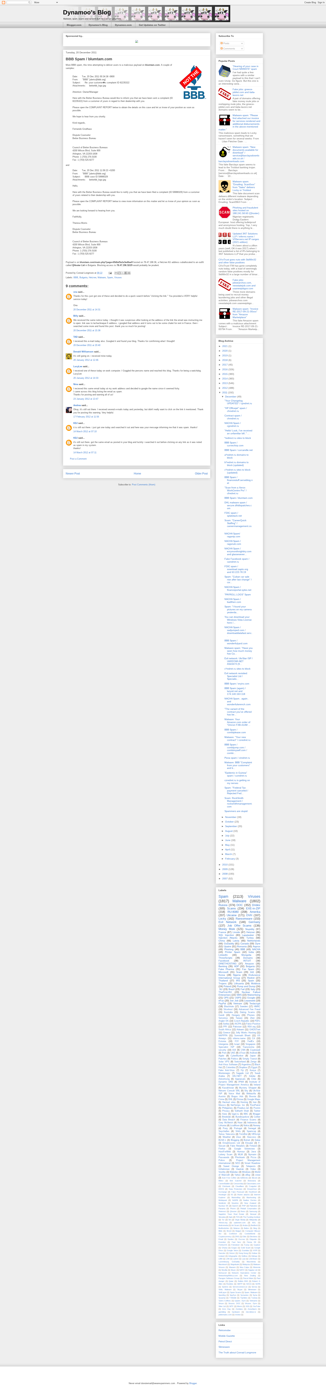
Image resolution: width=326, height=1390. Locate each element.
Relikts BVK (243, 1281)
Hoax (240, 1122)
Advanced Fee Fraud (249, 1009)
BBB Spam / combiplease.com (235, 731)
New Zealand (250, 1203)
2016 (225, 369)
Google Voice (232, 1250)
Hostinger (223, 1195)
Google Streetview (244, 1149)
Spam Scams (235, 1292)
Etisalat (249, 1143)
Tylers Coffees (225, 1301)
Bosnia (252, 1096)
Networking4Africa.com (228, 1276)
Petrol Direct (225, 1341)
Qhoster (233, 1211)
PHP (244, 1206)
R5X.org (252, 1027)
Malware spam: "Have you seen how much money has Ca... (238, 651)
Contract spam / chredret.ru (233, 417)
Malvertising (253, 994)
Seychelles (224, 1131)
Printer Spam (232, 952)
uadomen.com (240, 1223)
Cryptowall (255, 1050)
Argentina (246, 1064)
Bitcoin (254, 1178)
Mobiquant (223, 1200)
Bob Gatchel (235, 1181)
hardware (236, 1312)
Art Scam (235, 1225)
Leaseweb (249, 1000)
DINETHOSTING (228, 963)
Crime (221, 1099)
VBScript (255, 1134)
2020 (225, 350)
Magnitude (235, 1264)
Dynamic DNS (226, 1082)
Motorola (256, 1267)
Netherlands (253, 940)
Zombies (239, 1309)
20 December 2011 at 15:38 (86, 330)
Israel (237, 1044)
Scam (239, 972)
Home (137, 473)
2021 (225, 346)
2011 (225, 392)
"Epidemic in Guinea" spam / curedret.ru (235, 774)
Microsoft (223, 972)
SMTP (239, 1284)
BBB (76, 277)
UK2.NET (237, 1076)
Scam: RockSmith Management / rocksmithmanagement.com (238, 802)
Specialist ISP (226, 1047)
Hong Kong (243, 1253)
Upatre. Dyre (240, 1301)
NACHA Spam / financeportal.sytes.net (237, 588)
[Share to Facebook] (126, 273)
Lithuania (239, 983)
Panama (222, 1209)
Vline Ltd (222, 1306)
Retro (243, 1211)
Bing (255, 1228)
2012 (225, 388)
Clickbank (226, 1186)
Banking (223, 966)
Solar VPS (224, 1061)
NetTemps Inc (238, 1105)
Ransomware (244, 918)
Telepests (251, 1166)
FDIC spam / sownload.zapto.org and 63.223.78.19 (236, 569)
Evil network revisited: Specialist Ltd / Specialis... (236, 676)
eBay (247, 1175)
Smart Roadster (252, 1163)
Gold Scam (245, 1248)
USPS (238, 997)
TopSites (243, 1298)
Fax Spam (248, 969)
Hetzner (92, 277)
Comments (229, 48)
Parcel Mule (248, 1278)
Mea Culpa (244, 1267)
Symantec (244, 1295)
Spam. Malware (250, 1292)
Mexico (222, 1105)
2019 (225, 355)
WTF (231, 1306)
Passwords (224, 1157)
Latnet (235, 1259)
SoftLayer (223, 1292)
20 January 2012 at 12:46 (85, 360)
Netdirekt (222, 1203)
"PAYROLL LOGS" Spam (237, 594)
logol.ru (235, 1114)
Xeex (224, 1114)
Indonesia (252, 1122)
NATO (241, 1270)
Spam (110, 277)
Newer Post (73, 473)
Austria (222, 1096)
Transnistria (248, 1047)
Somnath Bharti (242, 1035)
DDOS (221, 1189)
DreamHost (252, 1189)
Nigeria (237, 975)
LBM (220, 1259)
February (230, 858)
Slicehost (228, 1009)
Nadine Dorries (249, 1200)
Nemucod (223, 1273)
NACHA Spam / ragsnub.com (232, 542)
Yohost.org (223, 1223)
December (231, 396)
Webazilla (251, 1093)
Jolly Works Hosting (246, 1032)
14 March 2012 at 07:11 (84, 452)
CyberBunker (237, 1056)
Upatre (227, 946)
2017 (225, 364)
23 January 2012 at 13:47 (85, 399)
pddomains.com (225, 1315)
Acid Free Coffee (229, 1178)
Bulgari (238, 1231)
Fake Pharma (226, 969)
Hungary (236, 1015)
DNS (237, 1237)
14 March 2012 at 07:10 (85, 431)
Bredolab (226, 1117)
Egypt (254, 1067)
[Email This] (116, 273)
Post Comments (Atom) (143, 484)
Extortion (222, 1242)
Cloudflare (240, 1186)
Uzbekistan (224, 1169)
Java (253, 1151)
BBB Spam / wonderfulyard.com (236, 642)
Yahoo (237, 1175)
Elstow (240, 1099)
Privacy (226, 1111)
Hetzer (232, 1253)
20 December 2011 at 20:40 (86, 345)
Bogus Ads (237, 1096)
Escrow (242, 1239)
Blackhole (229, 1006)
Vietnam (237, 1003)
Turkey (250, 937)
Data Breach (228, 1120)
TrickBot (243, 1134)
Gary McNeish (226, 1122)
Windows (246, 1172)
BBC (246, 1114)
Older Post (201, 473)
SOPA (257, 1284)
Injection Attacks (228, 937)
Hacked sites (229, 1102)
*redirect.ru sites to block (237, 438)
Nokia (246, 1125)
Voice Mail (234, 1093)
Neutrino (235, 1203)
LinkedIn (223, 955)
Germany (254, 922)
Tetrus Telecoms (227, 1134)
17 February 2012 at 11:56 (86, 416)
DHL (230, 1099)
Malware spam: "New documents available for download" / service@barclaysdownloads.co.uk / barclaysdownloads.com (239, 154)
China (222, 940)
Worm (239, 1306)
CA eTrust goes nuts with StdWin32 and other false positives (237, 261)
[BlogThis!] (119, 273)
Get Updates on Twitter (152, 25)
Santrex (225, 1287)
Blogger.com (74, 25)
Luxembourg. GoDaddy (229, 1262)
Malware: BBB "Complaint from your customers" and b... (238, 765)
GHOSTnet (254, 1029)
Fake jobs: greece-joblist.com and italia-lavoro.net (244, 92)
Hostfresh (253, 1192)
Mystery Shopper (247, 1088)
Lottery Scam (225, 1154)
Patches (223, 1059)
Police (222, 1160)
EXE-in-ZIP (253, 908)
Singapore (250, 1044)
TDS (238, 1217)
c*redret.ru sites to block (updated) (237, 471)
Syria (255, 1295)
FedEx (251, 1041)
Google (251, 997)
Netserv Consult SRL (229, 1091)
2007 (225, 878)
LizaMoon (235, 1125)
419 (234, 1050)
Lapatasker (248, 935)
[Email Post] (109, 273)
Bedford (254, 1225)
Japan (253, 1056)
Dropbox (243, 1067)
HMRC (257, 1006)
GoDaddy (229, 943)
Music (233, 1270)
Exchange (223, 1192)
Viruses (118, 277)
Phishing (228, 949)
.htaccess (251, 1137)
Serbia (226, 1024)
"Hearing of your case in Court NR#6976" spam (245, 67)
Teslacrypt (254, 1003)
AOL (254, 1223)
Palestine (253, 1206)
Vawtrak (240, 1169)
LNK (228, 1259)
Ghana (224, 1248)
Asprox (256, 946)
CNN (243, 1050)
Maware (232, 1267)
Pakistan (237, 1027)
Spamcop (251, 1131)
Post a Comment (78, 459)
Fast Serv (236, 1242)
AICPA (237, 1024)
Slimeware (252, 1289)
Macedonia (251, 1262)
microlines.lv (251, 1312)
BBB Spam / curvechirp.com (233, 444)
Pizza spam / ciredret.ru (237, 757)
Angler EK (224, 1021)
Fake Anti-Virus (227, 1070)
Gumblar (245, 1250)
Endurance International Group (239, 976)
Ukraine (232, 915)
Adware (240, 1029)
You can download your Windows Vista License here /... (238, 620)
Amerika (255, 911)
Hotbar (254, 1253)
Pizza (253, 1157)
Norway (256, 1125)
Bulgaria (83, 277)
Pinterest (222, 1211)
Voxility (222, 1172)
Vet (229, 1220)
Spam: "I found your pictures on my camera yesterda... (238, 609)
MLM (240, 1154)
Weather (227, 1137)
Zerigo (253, 1061)
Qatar (231, 1281)
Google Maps (253, 1099)
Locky (222, 918)
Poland (227, 986)
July (227, 835)
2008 (225, 873)
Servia (254, 1287)
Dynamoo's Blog (87, 12)
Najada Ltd (252, 1270)
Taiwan (239, 1018)
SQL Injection (226, 935)
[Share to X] (122, 273)
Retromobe (225, 1330)
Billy (75, 316)
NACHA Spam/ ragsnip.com (232, 535)
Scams (231, 908)
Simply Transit (249, 1059)
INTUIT (247, 960)
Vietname (253, 1301)
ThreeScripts (225, 957)
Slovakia (222, 1217)
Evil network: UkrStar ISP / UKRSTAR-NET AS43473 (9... (238, 661)
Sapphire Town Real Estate (231, 1214)
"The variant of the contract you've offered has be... (238, 712)
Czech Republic (242, 1021)
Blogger (256, 1114)
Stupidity (249, 929)
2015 (225, 374)
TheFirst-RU (225, 992)
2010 (225, 864)
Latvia (236, 940)
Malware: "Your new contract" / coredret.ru (237, 738)
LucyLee (77, 366)
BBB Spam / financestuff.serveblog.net (238, 480)
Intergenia (223, 1044)
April (228, 849)
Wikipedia (253, 1220)
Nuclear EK (223, 1206)
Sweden (244, 1006)
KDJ (75, 423)
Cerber (257, 1117)
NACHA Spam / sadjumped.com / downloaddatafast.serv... (238, 631)
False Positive (253, 1024)
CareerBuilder (224, 1184)
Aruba (245, 1225)
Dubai (257, 1140)
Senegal (252, 1128)
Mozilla (224, 1270)
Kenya (253, 1070)
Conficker (233, 1234)
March (229, 854)
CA (253, 1038)
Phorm (233, 1209)
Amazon (249, 963)
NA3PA (235, 1200)
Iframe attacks (243, 1195)
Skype (239, 1289)
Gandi (221, 1015)
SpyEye (233, 1295)
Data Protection (235, 1189)
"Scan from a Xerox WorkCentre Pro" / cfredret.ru (235, 490)
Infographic (233, 1256)
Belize (246, 1228)
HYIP (255, 1250)
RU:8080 (233, 911)
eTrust (242, 1053)
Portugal (238, 1128)
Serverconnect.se (240, 1287)
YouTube (256, 1306)
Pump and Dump (246, 986)
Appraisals (240, 1079)
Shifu (238, 1131)
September (231, 826)
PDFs (257, 1021)
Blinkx (221, 1181)
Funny (246, 1245)
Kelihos (245, 1256)
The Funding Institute (251, 1217)
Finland (253, 1146)
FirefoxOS (223, 1245)
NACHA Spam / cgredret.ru (232, 424)
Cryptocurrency (225, 1237)
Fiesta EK (251, 1242)
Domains (248, 957)
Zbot (252, 1018)
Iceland (221, 1256)
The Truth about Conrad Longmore (237, 1352)
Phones (251, 1015)
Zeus (238, 1137)
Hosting (244, 1102)
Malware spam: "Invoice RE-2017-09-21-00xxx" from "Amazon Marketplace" (245, 313)
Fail (242, 989)
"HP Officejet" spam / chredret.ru (235, 409)
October (229, 821)
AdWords (244, 1178)
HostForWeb (225, 1151)
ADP (236, 966)
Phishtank (240, 1157)
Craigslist (253, 1186)
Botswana (252, 1181)
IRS (238, 980)
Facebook (224, 960)
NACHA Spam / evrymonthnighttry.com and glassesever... (237, 551)
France (222, 932)
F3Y (237, 1041)
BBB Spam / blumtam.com (238, 498)
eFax (221, 1000)
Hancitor (222, 1253)
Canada (244, 943)
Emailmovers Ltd (231, 1143)
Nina (75, 384)
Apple (221, 1056)
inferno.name (239, 1038)
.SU (220, 989)
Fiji (242, 1070)
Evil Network (228, 922)
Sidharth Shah (242, 1111)
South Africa (225, 1029)
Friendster (235, 1245)
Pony (225, 1128)
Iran (255, 1102)
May (227, 845)
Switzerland (240, 1061)
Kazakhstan (228, 1088)
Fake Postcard (237, 1192)
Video (253, 1169)
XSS (247, 1306)
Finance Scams (248, 1120)
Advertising (224, 1079)
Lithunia (222, 1125)
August (229, 831)
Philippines (227, 1108)
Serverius (223, 1018)
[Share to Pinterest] (129, 273)
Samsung (253, 1211)
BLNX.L (222, 1140)
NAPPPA (223, 1035)
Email (221, 1239)
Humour (241, 1151)
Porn (224, 1053)
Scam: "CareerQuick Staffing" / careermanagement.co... (238, 524)
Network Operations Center (244, 1273)
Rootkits (229, 1284)
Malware (102, 277)
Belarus (236, 1228)
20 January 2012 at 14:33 (85, 378)
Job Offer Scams (239, 925)
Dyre (257, 943)
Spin (230, 1217)
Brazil (231, 989)
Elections (253, 1237)
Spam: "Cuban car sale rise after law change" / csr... (238, 579)
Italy (253, 989)
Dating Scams (247, 1012)
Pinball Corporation (248, 1209)
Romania (242, 946)
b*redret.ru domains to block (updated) (236, 464)
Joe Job (234, 1000)
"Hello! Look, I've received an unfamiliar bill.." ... (238, 432)
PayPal (222, 1003)
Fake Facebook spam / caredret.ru (236, 560)
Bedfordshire (224, 1228)
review (237, 1315)
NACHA (256, 949)
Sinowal (253, 1214)
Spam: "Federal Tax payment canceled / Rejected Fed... (236, 790)
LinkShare (253, 1259)
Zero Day (226, 1309)
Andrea (77, 405)
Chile (253, 1079)
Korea (222, 975)
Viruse (221, 1303)
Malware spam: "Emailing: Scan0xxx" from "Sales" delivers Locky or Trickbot (244, 185)
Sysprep (222, 1298)
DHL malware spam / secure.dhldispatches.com (238, 505)
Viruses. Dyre (251, 1303)
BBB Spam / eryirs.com (236, 683)
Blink (220, 1231)
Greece (226, 1032)
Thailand (223, 980)
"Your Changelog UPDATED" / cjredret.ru (238, 402)
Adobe (252, 1076)
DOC (240, 905)
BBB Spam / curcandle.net (238, 450)
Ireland (257, 1085)
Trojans (223, 983)
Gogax (234, 1248)
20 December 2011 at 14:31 (86, 309)
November (231, 817)
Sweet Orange (231, 1166)
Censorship (238, 1184)
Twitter (257, 1111)
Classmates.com (253, 1184)
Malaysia (246, 1264)
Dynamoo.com (123, 25)
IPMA (241, 1082)
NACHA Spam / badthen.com (232, 600)
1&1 (252, 972)
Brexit (229, 1231)
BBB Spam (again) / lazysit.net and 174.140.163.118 (235, 691)
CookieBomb (250, 1234)
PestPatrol (255, 1105)
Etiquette (253, 1239)
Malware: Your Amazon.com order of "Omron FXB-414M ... (237, 722)
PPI (225, 1027)
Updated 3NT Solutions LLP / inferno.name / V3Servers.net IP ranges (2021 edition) (246, 237)
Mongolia (246, 955)
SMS (239, 994)
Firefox (222, 1149)
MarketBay (236, 1197)
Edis (244, 1237)
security (222, 1050)
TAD (75, 337)
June (228, 840)
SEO (237, 1163)
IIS (232, 1195)
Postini (256, 1108)
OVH (249, 915)
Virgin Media (240, 1220)
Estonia (222, 1041)
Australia (228, 1012)
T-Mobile (232, 1298)
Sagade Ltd (242, 1073)
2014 (225, 378)
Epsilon (231, 1239)
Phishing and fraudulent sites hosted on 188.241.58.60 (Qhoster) (246, 210)
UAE (233, 1053)
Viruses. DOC (234, 1303)
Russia (223, 905)
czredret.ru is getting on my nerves (237, 781)
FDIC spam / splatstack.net (233, 514)
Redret (251, 977)
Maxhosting (251, 1197)
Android (253, 1053)
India (251, 952)
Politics (234, 1059)
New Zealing (250, 1276)
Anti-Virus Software (228, 1064)
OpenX (235, 1206)
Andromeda (223, 1225)
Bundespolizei (242, 1117)
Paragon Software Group (229, 1278)
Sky (246, 1091)
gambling (222, 1312)
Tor (223, 1220)
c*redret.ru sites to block (237, 668)
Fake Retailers (237, 1146)
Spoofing (222, 1295)
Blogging (235, 1140)
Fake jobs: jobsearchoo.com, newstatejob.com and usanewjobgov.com (244, 284)
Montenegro (224, 1073)
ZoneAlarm (252, 1309)
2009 (225, 869)
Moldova (255, 983)
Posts (226, 43)
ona (75, 292)
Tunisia (254, 1298)
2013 (225, 383)
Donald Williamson (83, 351)
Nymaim (252, 1154)
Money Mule (227, 929)
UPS (226, 997)
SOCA (248, 1284)
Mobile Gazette (227, 1335)
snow (257, 1175)
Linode (236, 932)
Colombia (230, 1067)
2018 (225, 360)
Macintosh (223, 1264)
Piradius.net (243, 1108)
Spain (251, 980)
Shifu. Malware (225, 1289)
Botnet (247, 1140)
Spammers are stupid (236, 811)
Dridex (256, 905)
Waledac (234, 1172)
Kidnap (254, 1256)
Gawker (257, 1245)
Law (243, 1259)
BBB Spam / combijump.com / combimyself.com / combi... (235, 748)
